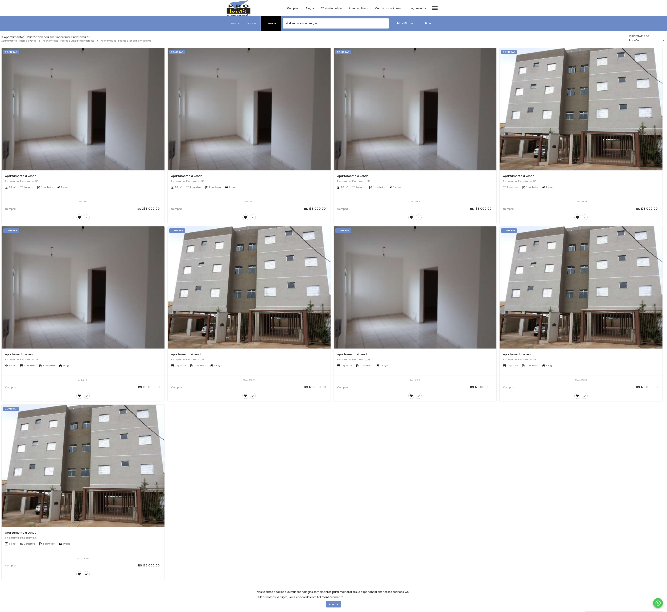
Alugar (310, 8)
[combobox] (336, 23)
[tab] (235, 23)
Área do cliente (358, 8)
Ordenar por (639, 36)
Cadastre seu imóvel (388, 8)
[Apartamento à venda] (83, 109)
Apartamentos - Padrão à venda (18, 40)
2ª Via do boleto (331, 8)
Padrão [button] (634, 40)
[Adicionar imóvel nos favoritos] (79, 217)
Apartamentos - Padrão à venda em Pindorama (68, 40)
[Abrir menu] (434, 8)
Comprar (293, 8)
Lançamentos (417, 8)
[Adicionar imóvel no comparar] (87, 217)
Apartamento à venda (20, 176)
